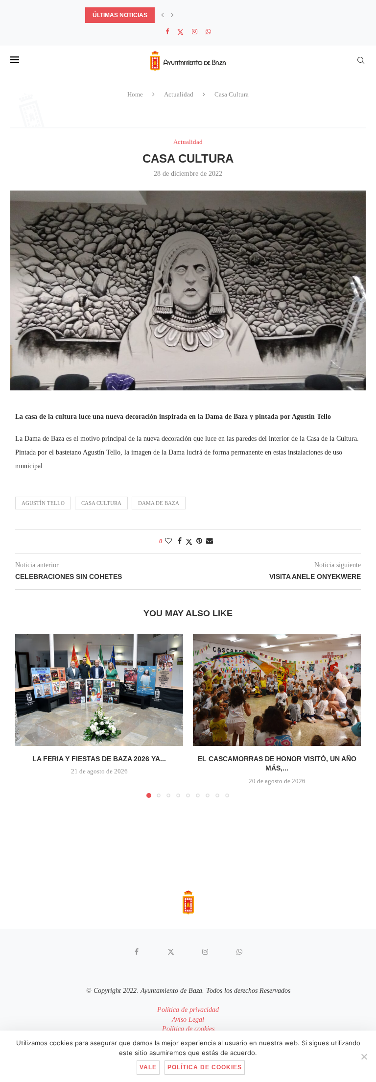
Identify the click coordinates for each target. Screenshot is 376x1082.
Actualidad (178, 94)
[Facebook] (167, 32)
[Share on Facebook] (180, 541)
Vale (148, 1067)
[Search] (361, 60)
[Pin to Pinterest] (199, 541)
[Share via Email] (209, 541)
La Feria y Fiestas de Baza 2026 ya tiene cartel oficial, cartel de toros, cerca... (218, 15)
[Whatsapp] (208, 32)
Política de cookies (188, 1029)
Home (135, 94)
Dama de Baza (158, 503)
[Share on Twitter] (189, 541)
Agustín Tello (43, 503)
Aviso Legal (188, 1019)
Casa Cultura (101, 503)
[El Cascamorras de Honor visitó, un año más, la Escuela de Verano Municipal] (277, 690)
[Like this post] (168, 541)
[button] (162, 15)
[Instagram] (194, 32)
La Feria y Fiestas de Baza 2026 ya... (99, 759)
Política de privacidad (188, 1009)
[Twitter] (180, 32)
